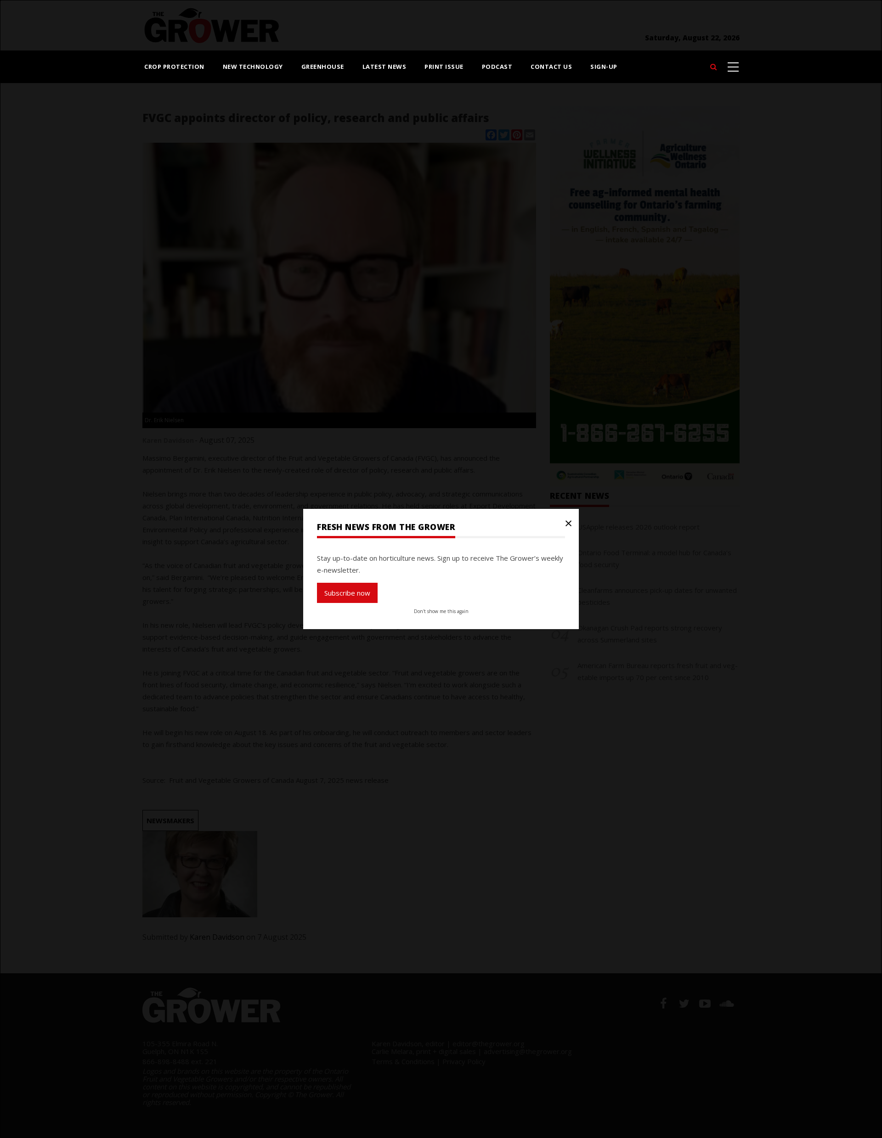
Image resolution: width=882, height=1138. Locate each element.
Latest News (384, 66)
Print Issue (444, 66)
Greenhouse (322, 66)
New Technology (253, 66)
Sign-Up (603, 66)
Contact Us (551, 66)
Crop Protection (174, 66)
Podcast (497, 66)
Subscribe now (347, 592)
